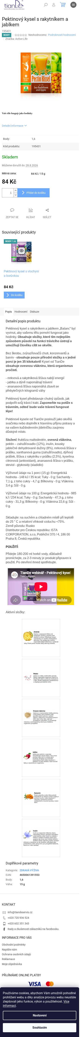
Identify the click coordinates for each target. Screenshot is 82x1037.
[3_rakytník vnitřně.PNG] (41, 785)
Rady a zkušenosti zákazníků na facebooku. (33, 929)
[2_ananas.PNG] (41, 626)
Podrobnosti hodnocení (62, 34)
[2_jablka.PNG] (41, 746)
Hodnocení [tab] (20, 311)
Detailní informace (12, 125)
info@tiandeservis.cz (20, 912)
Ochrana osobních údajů (16, 954)
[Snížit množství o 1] (15, 195)
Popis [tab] (8, 311)
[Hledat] (46, 5)
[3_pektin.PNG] (41, 665)
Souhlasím (39, 1027)
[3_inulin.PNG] (41, 828)
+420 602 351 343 (18, 923)
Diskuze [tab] (34, 311)
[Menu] (73, 5)
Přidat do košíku (36, 192)
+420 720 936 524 (18, 917)
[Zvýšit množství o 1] (15, 190)
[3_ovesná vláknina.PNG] (41, 707)
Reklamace (8, 959)
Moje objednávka (12, 964)
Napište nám (9, 949)
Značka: (16, 38)
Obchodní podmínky (14, 944)
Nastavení (40, 1015)
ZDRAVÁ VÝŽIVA (29, 870)
